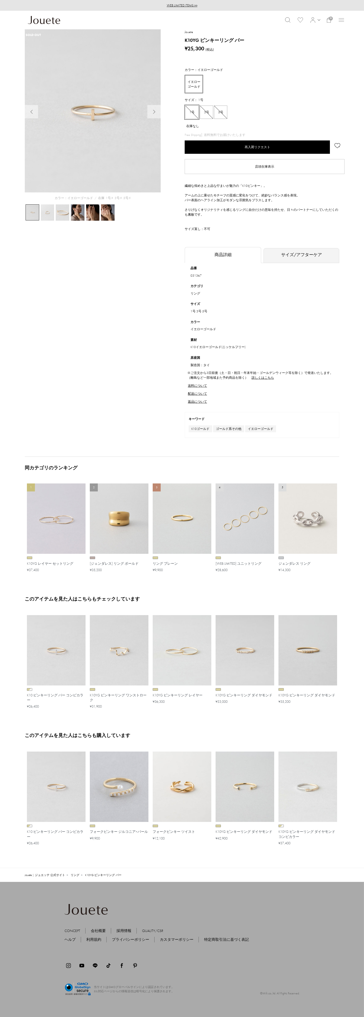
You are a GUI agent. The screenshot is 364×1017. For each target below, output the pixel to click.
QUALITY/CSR (152, 930)
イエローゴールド (260, 429)
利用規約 (93, 939)
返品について (197, 401)
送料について (197, 386)
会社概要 (98, 930)
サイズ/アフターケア (301, 254)
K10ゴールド (200, 429)
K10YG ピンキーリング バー (103, 875)
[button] (314, 20)
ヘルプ (70, 939)
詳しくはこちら (263, 378)
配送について (197, 394)
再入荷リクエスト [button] (257, 147)
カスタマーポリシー (176, 939)
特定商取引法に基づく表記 (226, 939)
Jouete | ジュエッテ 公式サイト (45, 875)
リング (195, 293)
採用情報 (123, 930)
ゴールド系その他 (228, 429)
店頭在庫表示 (264, 166)
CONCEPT (72, 930)
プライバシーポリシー (130, 939)
